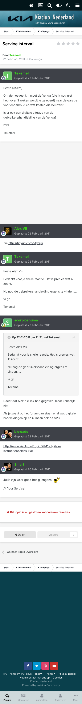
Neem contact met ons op (35, 677)
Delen (21, 534)
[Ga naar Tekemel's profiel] (7, 75)
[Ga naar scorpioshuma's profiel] (7, 322)
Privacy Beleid (66, 673)
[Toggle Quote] (9, 337)
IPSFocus (26, 673)
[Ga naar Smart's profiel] (7, 467)
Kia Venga (35, 59)
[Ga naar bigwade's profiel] (7, 434)
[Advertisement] (41, 183)
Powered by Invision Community (41, 685)
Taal (37, 673)
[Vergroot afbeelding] (56, 479)
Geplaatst (32, 78)
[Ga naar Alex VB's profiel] (7, 231)
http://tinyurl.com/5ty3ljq (25, 243)
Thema (49, 673)
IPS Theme (9, 673)
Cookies (57, 677)
